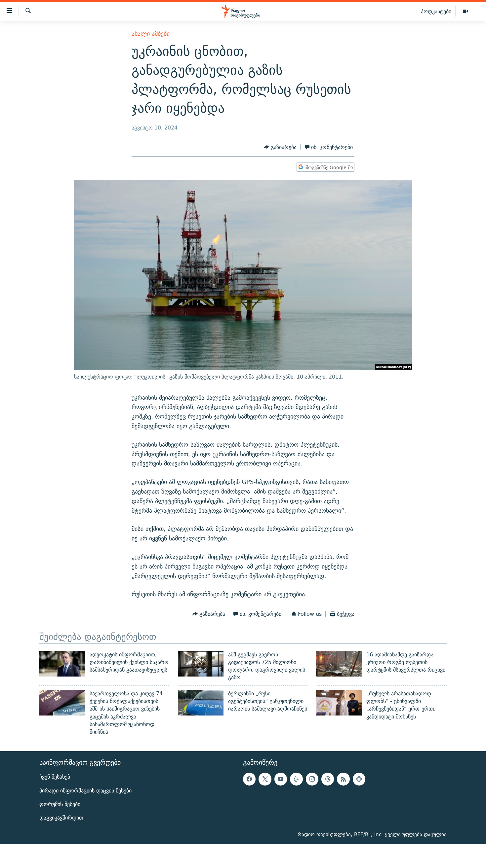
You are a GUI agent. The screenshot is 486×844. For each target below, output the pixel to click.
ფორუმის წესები (59, 804)
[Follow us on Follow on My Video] (296, 779)
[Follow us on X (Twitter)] (265, 779)
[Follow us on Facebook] (249, 779)
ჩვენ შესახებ (54, 777)
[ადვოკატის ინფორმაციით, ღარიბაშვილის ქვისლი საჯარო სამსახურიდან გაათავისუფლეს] (62, 664)
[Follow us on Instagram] (312, 779)
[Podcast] (359, 779)
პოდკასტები (436, 11)
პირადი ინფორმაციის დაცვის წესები (85, 790)
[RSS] (343, 779)
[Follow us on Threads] (327, 779)
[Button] (280, 147)
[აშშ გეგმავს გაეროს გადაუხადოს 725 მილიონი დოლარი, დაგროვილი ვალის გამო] (200, 664)
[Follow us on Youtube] (280, 779)
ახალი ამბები (151, 33)
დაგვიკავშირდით (61, 817)
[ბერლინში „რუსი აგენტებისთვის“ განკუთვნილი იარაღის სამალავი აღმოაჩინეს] (200, 703)
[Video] (465, 11)
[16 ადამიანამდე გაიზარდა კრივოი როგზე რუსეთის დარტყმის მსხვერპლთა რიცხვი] (339, 664)
